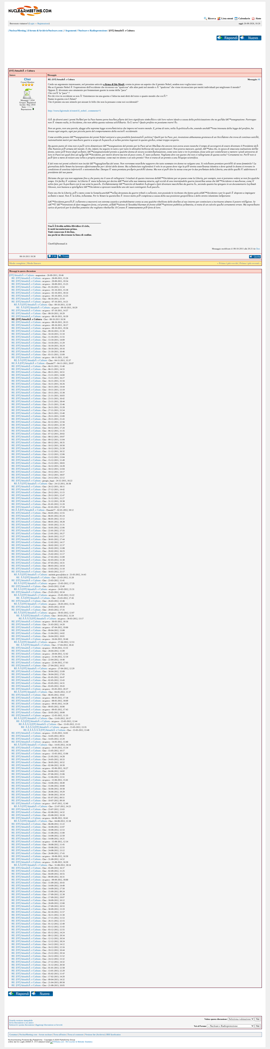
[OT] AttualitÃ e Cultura (21, 275)
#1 (259, 79)
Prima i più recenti (249, 263)
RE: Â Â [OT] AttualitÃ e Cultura (33, 307)
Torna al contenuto (76, 1034)
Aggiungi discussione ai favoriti (48, 1025)
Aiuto (258, 18)
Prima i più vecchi (228, 263)
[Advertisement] (135, 51)
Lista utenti (227, 18)
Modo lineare (34, 263)
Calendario (244, 18)
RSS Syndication (114, 1034)
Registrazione (43, 23)
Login (31, 23)
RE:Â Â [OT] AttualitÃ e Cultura (30, 304)
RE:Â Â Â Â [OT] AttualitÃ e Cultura (37, 618)
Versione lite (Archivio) (95, 1034)
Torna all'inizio (59, 1034)
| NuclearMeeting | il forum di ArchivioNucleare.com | (36, 30)
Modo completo (17, 263)
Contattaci (13, 1034)
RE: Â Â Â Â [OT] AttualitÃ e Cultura (40, 727)
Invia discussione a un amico (21, 1022)
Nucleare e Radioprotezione (92, 30)
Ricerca (212, 18)
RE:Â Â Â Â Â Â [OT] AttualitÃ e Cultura (44, 730)
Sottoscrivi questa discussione (21, 1025)
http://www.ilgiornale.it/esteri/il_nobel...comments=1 (74, 110)
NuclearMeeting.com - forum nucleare (35, 1034)
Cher (27, 79)
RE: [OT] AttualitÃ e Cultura (26, 278)
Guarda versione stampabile (21, 1020)
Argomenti (70, 30)
